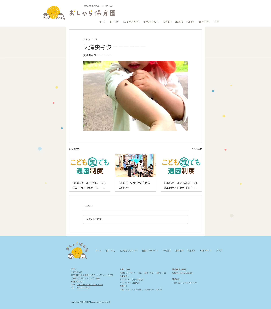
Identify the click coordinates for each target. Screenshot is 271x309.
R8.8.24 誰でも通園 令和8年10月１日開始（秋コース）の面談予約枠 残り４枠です (181, 185)
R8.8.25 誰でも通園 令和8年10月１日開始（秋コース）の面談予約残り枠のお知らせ (89, 185)
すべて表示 (197, 149)
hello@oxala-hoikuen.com (90, 285)
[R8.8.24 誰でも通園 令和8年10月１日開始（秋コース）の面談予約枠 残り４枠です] (181, 165)
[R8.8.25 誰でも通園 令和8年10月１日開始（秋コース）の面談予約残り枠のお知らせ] (89, 165)
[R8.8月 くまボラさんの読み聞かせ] (135, 165)
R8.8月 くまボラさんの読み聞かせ (134, 185)
